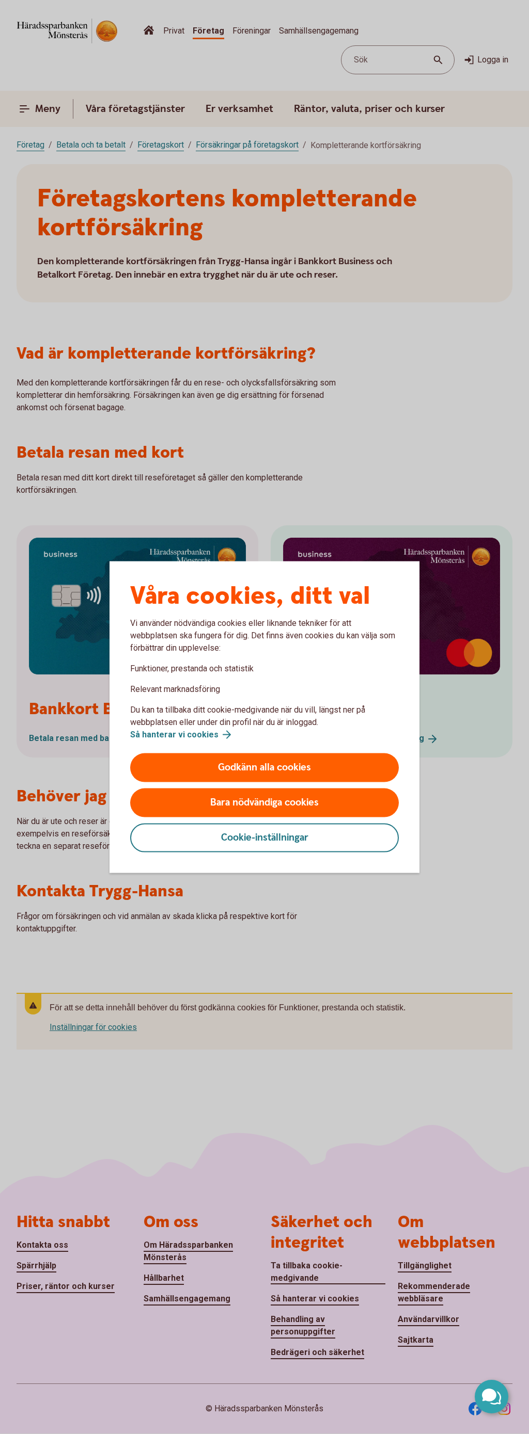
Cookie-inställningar (264, 837)
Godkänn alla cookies (264, 767)
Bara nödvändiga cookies (264, 802)
